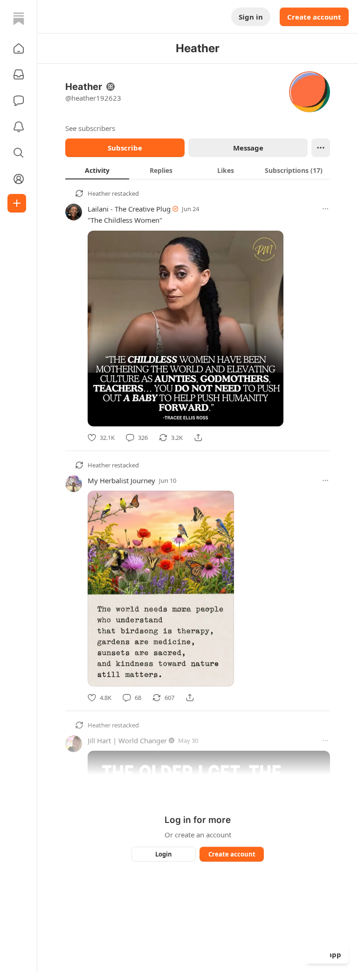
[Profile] (18, 179)
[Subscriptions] (18, 74)
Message (248, 147)
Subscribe (125, 147)
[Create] (16, 203)
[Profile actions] (320, 147)
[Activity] (18, 127)
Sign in (251, 16)
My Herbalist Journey (121, 480)
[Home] (18, 18)
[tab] (97, 170)
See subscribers (90, 128)
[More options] (325, 208)
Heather (99, 193)
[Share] (198, 437)
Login (163, 854)
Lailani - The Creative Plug (129, 208)
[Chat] (18, 100)
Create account (314, 16)
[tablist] (197, 170)
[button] (18, 48)
